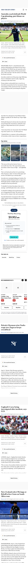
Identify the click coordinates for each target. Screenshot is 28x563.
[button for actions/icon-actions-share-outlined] (25, 52)
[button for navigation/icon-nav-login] (23, 9)
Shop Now (6, 307)
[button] (23, 9)
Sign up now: (3, 21)
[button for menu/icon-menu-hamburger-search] (26, 10)
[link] (8, 9)
